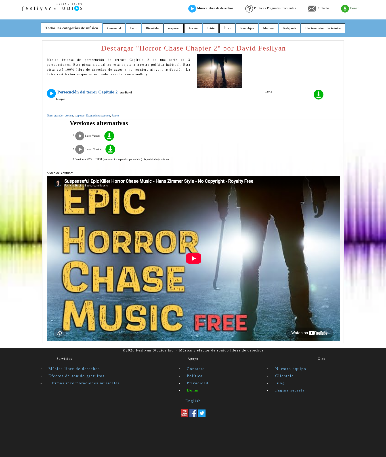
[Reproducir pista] (51, 93)
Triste (210, 28)
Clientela (284, 376)
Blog (280, 383)
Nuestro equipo (290, 368)
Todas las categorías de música (71, 28)
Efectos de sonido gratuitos (76, 376)
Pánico (115, 115)
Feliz (133, 28)
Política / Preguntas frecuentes (274, 8)
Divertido (152, 28)
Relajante (289, 28)
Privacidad (197, 383)
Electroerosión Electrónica (323, 28)
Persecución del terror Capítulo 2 (87, 92)
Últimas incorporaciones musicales (84, 383)
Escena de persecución (98, 115)
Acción (193, 28)
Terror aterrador (55, 115)
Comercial (114, 28)
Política (195, 376)
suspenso (173, 28)
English (193, 401)
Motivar (268, 28)
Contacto (322, 8)
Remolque (247, 28)
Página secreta (290, 390)
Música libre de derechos (214, 8)
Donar (354, 8)
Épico (227, 28)
